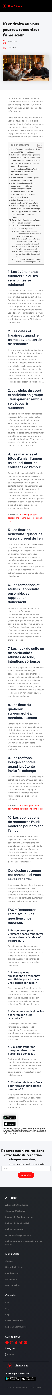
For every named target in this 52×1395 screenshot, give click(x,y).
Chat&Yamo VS (12, 1273)
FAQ (7, 1308)
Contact (9, 1261)
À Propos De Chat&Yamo (16, 1205)
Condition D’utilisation (15, 1211)
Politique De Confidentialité (18, 1223)
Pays (7, 1302)
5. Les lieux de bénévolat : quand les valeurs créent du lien (25, 178)
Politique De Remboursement (19, 1217)
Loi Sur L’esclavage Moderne (18, 1235)
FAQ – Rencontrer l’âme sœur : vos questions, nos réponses (26, 227)
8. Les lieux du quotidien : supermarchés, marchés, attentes (25, 201)
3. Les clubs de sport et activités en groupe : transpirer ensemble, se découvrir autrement (26, 163)
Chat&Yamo (15, 6)
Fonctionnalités (12, 1285)
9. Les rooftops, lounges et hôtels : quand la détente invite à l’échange (25, 207)
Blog (7, 1315)
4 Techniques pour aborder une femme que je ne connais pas (25, 518)
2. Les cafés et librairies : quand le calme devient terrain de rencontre (25, 156)
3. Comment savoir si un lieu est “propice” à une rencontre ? (28, 248)
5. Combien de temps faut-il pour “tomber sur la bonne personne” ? (28, 260)
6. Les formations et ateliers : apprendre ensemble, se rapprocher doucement (23, 186)
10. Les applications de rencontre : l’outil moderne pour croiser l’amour (26, 214)
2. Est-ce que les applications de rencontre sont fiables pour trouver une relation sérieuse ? (28, 241)
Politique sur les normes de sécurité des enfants (23, 1243)
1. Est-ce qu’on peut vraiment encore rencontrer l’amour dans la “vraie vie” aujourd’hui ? (28, 233)
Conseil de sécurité (14, 1321)
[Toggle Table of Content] (38, 145)
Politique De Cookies (14, 1229)
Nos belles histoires (14, 1267)
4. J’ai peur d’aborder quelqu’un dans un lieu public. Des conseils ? (28, 254)
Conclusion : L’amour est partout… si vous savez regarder (25, 221)
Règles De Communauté (16, 1327)
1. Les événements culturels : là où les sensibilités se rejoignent (25, 150)
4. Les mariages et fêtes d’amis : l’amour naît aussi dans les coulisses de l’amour (25, 172)
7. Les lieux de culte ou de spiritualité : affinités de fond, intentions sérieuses (23, 194)
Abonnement (11, 1279)
